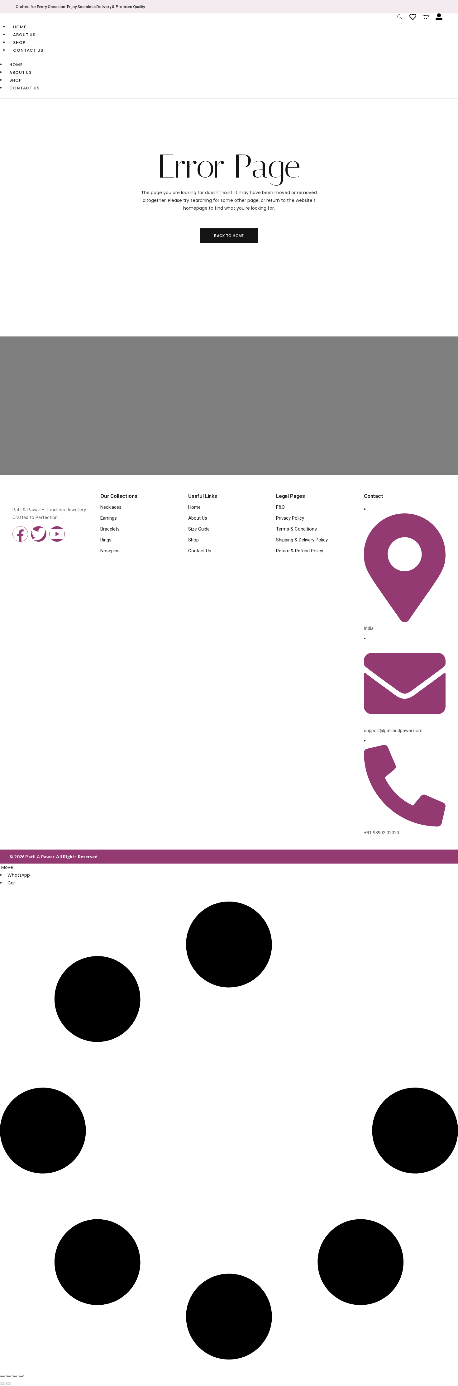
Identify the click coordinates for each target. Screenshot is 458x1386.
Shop (19, 42)
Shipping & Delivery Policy (302, 540)
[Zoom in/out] (2, 1376)
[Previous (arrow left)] (2, 1383)
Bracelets (110, 529)
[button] (6, 867)
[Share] (14, 1376)
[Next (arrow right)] (8, 1383)
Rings (106, 540)
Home (19, 27)
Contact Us (28, 50)
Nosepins (110, 551)
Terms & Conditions (296, 529)
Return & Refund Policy (299, 551)
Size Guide (199, 529)
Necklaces (111, 507)
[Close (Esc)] (21, 1376)
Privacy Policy (290, 518)
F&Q (280, 507)
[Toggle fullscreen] (8, 1376)
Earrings (108, 518)
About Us (24, 35)
